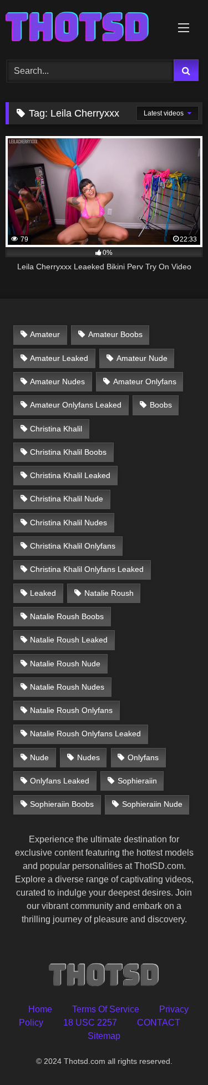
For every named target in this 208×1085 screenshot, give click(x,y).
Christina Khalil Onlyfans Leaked (87, 569)
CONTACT (158, 1022)
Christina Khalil (56, 428)
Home (40, 1009)
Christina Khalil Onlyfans (72, 545)
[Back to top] (173, 1052)
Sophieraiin (137, 780)
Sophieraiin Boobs (62, 804)
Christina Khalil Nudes (68, 522)
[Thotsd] (85, 28)
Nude (39, 757)
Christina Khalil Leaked (70, 475)
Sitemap (104, 1036)
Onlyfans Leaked (59, 780)
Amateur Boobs (115, 334)
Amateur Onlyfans (144, 381)
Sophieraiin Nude (152, 804)
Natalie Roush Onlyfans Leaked (85, 733)
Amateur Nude (142, 358)
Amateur (45, 334)
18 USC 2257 (90, 1022)
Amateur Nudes (57, 381)
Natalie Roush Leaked (69, 639)
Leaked (43, 593)
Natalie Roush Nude (65, 663)
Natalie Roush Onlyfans (71, 710)
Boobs (161, 404)
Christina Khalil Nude (66, 498)
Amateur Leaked (59, 358)
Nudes (88, 757)
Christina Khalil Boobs (68, 452)
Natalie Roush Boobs (67, 616)
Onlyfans (143, 757)
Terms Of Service (105, 1009)
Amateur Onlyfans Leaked (75, 404)
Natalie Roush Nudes (67, 686)
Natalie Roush (109, 593)
